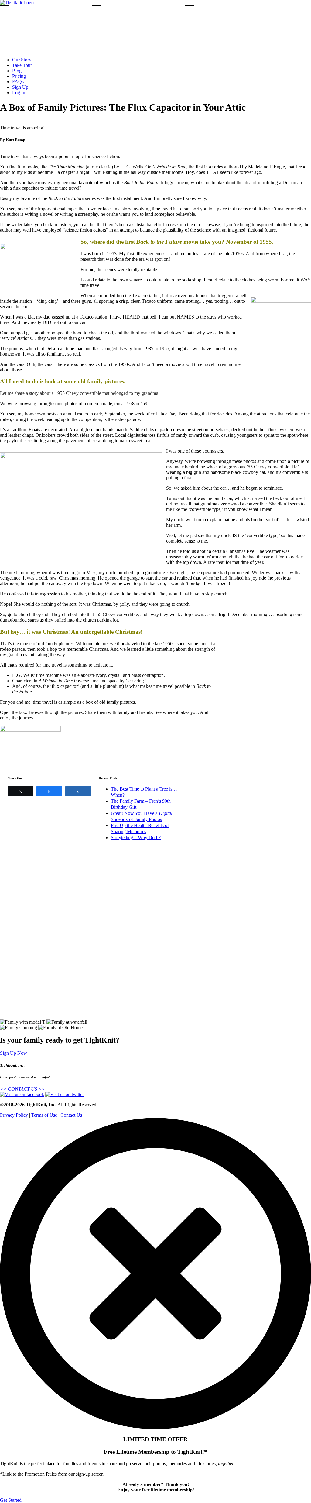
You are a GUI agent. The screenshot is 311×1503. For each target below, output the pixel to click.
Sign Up (20, 87)
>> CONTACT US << (22, 1088)
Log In (18, 92)
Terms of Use (44, 1115)
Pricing (19, 76)
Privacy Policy (14, 1115)
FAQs (18, 81)
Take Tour (22, 65)
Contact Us (71, 1115)
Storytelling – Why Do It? (136, 837)
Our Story (21, 59)
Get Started (11, 1500)
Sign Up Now (13, 1053)
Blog (17, 70)
